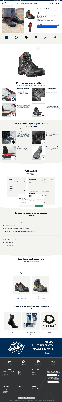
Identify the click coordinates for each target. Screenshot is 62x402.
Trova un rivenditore (34, 373)
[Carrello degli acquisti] (59, 3)
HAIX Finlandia (19, 382)
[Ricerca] (51, 3)
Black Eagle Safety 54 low (21, 294)
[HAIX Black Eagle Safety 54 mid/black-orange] (40, 285)
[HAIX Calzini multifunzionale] (12, 321)
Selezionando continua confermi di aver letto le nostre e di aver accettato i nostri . (54, 378)
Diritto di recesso (4, 392)
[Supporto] (55, 3)
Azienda (33, 371)
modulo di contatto (11, 378)
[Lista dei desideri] (52, 3)
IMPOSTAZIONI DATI (41, 400)
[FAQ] (57, 3)
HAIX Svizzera (18, 372)
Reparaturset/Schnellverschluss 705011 (49, 330)
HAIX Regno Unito (19, 374)
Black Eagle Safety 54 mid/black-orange (40, 294)
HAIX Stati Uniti (19, 375)
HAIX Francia (18, 373)
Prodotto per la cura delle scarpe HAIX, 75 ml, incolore (31, 330)
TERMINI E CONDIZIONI (18, 400)
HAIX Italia (18, 376)
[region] (12, 20)
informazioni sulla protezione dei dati (54, 378)
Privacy (36, 400)
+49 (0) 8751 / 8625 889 (5, 373)
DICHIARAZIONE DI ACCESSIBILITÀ (49, 400)
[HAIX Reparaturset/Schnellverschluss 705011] (49, 321)
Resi (2, 390)
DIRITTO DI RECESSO (30, 400)
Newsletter (20, 386)
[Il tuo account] (54, 3)
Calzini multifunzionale (12, 330)
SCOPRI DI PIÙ (49, 353)
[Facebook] (35, 388)
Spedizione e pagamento (5, 389)
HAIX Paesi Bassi (19, 377)
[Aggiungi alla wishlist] (58, 27)
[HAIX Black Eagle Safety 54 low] (21, 285)
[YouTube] (38, 388)
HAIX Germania (19, 371)
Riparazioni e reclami (5, 391)
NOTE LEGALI (24, 400)
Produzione (33, 372)
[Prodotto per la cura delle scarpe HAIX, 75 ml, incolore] (31, 321)
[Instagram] (33, 388)
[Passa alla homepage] (4, 3)
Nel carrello (46, 27)
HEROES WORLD (34, 374)
